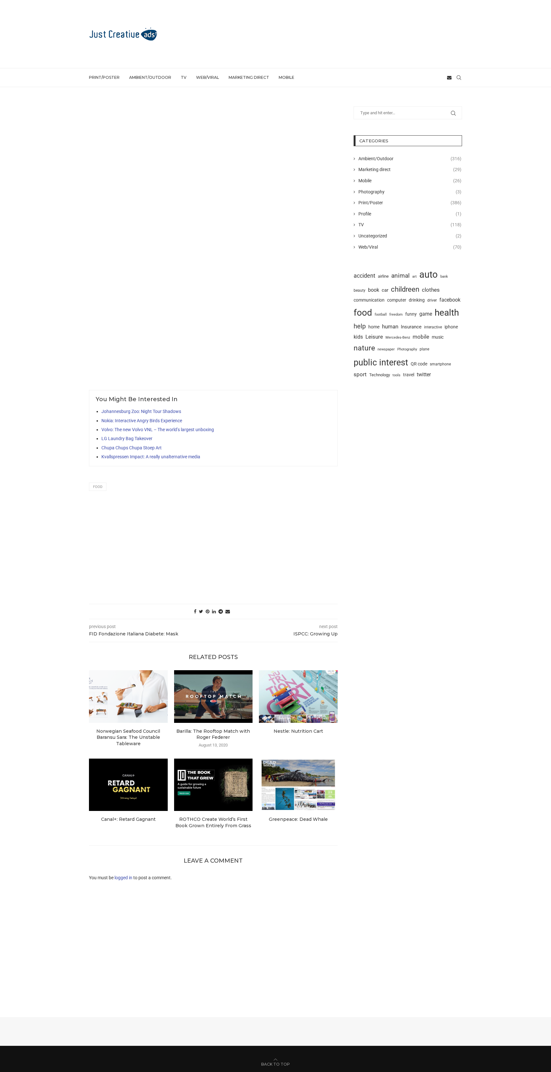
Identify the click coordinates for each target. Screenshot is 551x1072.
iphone (451, 327)
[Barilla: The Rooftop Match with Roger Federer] (213, 696)
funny (411, 314)
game (425, 314)
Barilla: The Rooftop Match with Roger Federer (213, 734)
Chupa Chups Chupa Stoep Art (131, 447)
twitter (424, 374)
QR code (419, 364)
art (414, 276)
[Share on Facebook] (195, 611)
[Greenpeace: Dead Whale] (298, 785)
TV (184, 77)
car (385, 290)
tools (396, 375)
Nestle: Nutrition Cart (298, 731)
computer (396, 300)
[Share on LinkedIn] (214, 611)
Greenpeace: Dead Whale (298, 819)
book (373, 290)
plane (424, 349)
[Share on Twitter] (201, 611)
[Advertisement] (346, 33)
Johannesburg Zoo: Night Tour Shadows (141, 411)
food (97, 487)
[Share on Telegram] (220, 611)
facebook (449, 300)
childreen (405, 289)
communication (369, 300)
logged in (123, 877)
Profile (409, 213)
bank (444, 276)
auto (428, 274)
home (373, 326)
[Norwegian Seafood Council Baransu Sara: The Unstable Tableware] (128, 696)
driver (432, 300)
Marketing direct (249, 77)
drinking (417, 300)
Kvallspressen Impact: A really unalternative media (150, 456)
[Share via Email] (227, 611)
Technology (379, 374)
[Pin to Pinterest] (207, 611)
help (360, 326)
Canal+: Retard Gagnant (128, 819)
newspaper (386, 349)
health (447, 312)
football (381, 314)
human (390, 326)
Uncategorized (409, 235)
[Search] (459, 77)
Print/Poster (104, 77)
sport (360, 374)
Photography (409, 191)
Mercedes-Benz (398, 337)
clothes (431, 290)
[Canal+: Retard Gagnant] (128, 785)
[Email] (449, 77)
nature (364, 348)
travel (408, 374)
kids (358, 337)
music (438, 337)
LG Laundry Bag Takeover (126, 438)
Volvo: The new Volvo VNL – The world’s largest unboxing (157, 429)
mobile (421, 337)
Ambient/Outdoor (150, 77)
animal (400, 275)
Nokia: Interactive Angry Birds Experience (141, 420)
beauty (359, 290)
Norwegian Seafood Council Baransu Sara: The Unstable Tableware (128, 737)
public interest (381, 362)
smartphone (440, 364)
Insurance (411, 327)
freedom (396, 314)
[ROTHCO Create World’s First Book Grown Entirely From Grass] (213, 785)
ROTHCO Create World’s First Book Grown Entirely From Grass (213, 822)
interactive (433, 327)
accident (364, 275)
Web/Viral (207, 77)
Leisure (374, 337)
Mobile (286, 77)
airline (383, 276)
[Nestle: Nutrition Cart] (298, 696)
